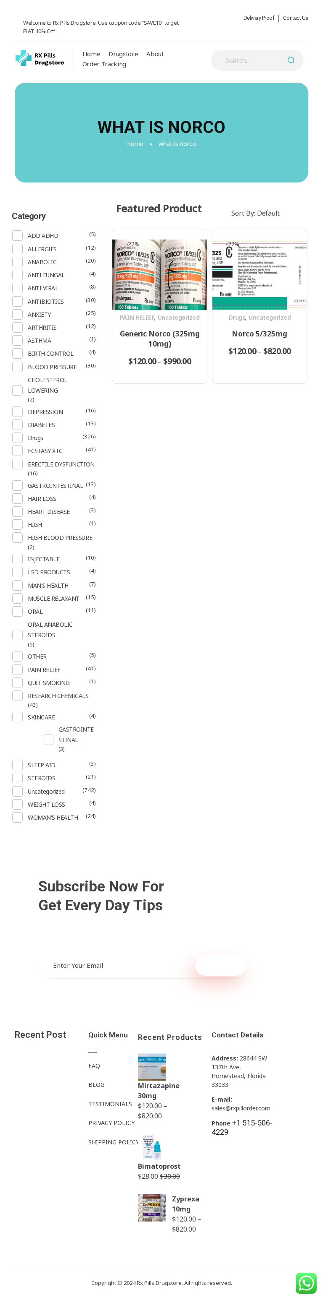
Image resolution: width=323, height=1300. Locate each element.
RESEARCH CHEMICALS (58, 696)
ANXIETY (39, 314)
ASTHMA (39, 340)
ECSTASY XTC (45, 451)
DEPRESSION (45, 412)
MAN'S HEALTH (48, 585)
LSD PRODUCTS (49, 572)
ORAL (35, 611)
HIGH (35, 525)
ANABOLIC (42, 262)
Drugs (237, 317)
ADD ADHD (43, 236)
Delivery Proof (259, 18)
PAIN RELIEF (137, 317)
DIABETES (41, 425)
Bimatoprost (159, 1166)
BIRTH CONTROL (51, 353)
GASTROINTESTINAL (55, 486)
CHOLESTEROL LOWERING (47, 385)
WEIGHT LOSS (46, 804)
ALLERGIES (42, 249)
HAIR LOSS (42, 499)
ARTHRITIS (42, 327)
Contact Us (295, 18)
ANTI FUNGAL (46, 275)
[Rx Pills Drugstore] (40, 58)
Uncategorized (179, 317)
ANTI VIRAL (43, 288)
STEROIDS (41, 778)
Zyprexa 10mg (185, 1204)
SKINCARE (41, 717)
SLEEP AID (42, 765)
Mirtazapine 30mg (159, 1090)
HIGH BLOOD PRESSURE (60, 538)
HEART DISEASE (49, 512)
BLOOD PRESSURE (52, 367)
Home (135, 144)
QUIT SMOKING (48, 683)
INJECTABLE (43, 559)
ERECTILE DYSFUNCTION (61, 464)
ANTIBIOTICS (46, 301)
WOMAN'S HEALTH (53, 817)
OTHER (37, 656)
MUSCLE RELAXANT (53, 598)
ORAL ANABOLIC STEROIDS (50, 629)
